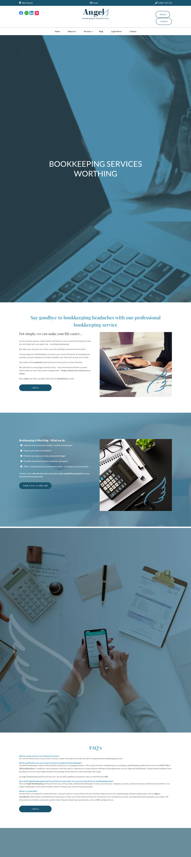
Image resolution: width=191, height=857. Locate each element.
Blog (101, 31)
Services (87, 31)
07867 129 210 (165, 3)
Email (95, 3)
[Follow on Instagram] (37, 13)
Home (57, 31)
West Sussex (27, 3)
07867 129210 (71, 629)
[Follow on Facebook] (21, 13)
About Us (72, 31)
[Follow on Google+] (26, 13)
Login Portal (116, 31)
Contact (164, 21)
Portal (163, 14)
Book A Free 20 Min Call (35, 485)
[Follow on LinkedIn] (31, 13)
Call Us (35, 387)
